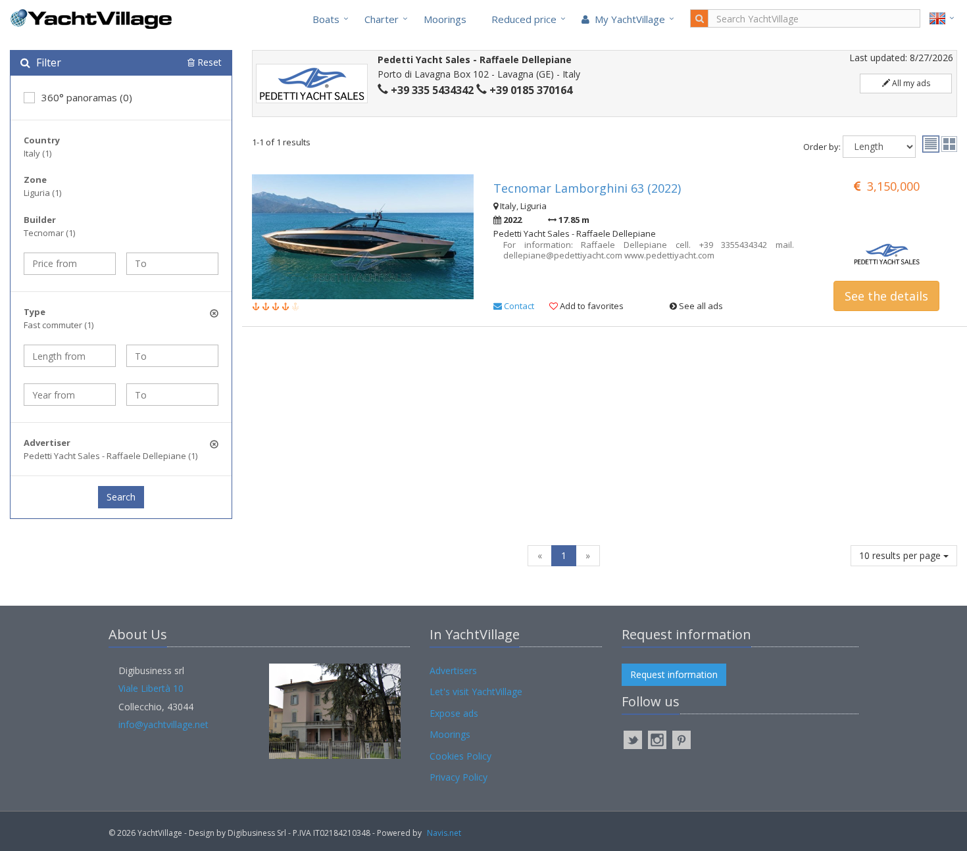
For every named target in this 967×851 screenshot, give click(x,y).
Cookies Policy (460, 756)
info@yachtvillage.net (163, 724)
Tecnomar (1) (49, 233)
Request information (674, 674)
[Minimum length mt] (70, 356)
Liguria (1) (42, 193)
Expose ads (454, 713)
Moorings (445, 19)
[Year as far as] (172, 394)
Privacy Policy (458, 777)
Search (121, 497)
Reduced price (524, 19)
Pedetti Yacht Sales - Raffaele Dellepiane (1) (110, 456)
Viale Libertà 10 (151, 688)
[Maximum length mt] (172, 356)
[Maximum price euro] (172, 264)
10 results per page (901, 555)
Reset (208, 62)
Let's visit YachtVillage (476, 691)
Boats (325, 19)
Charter (381, 19)
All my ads (910, 83)
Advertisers (453, 670)
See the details (886, 296)
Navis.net (444, 833)
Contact (518, 306)
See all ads (700, 306)
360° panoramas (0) (86, 97)
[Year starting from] (70, 394)
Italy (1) (37, 153)
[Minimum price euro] (70, 264)
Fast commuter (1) (58, 325)
